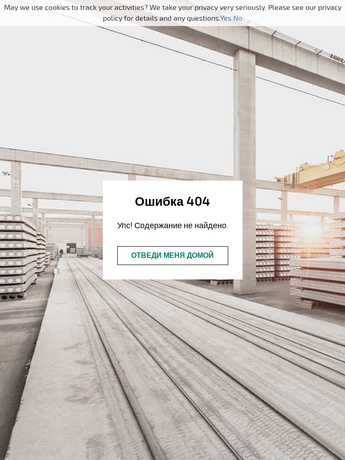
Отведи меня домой (172, 255)
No (237, 18)
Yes (225, 18)
